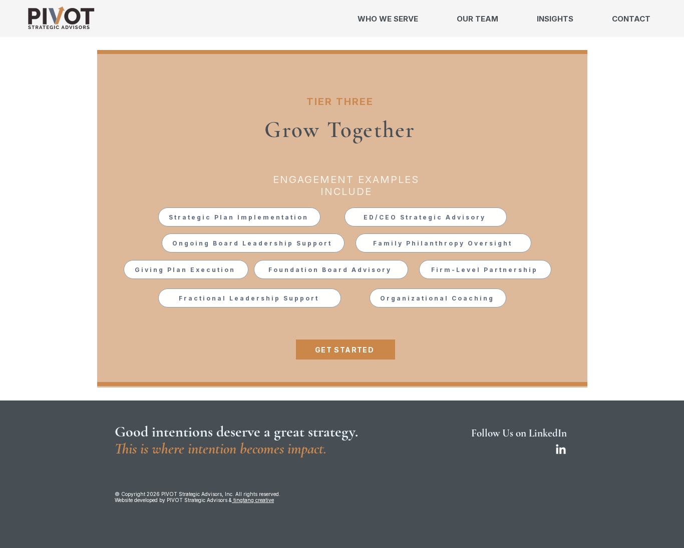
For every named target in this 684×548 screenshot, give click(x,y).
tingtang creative (253, 500)
